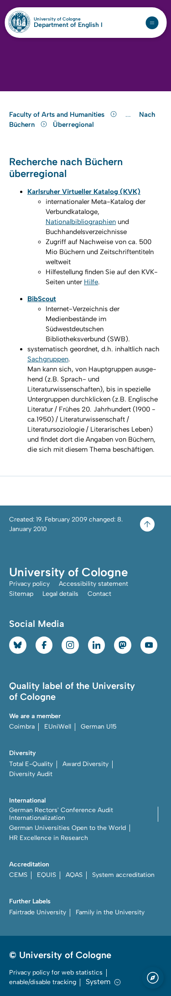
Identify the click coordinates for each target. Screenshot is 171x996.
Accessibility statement (93, 584)
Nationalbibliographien (81, 222)
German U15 (99, 726)
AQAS (74, 875)
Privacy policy (29, 584)
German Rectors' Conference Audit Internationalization (61, 814)
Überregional (73, 124)
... (129, 115)
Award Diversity (85, 764)
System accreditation (123, 875)
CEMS (18, 875)
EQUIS (46, 875)
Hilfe (91, 282)
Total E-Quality (31, 764)
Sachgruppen (47, 359)
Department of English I (68, 25)
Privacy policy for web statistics (56, 972)
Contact (99, 594)
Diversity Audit (30, 774)
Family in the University (110, 912)
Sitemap (21, 594)
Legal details (60, 594)
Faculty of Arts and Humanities (57, 114)
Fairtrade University (37, 912)
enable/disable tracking (42, 982)
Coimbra (22, 726)
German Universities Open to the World (67, 828)
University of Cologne (68, 19)
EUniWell (57, 726)
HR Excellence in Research (48, 838)
